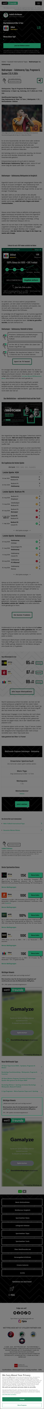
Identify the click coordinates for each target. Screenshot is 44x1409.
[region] (22, 1390)
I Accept (22, 1399)
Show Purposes (22, 1405)
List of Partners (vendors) (9, 1394)
